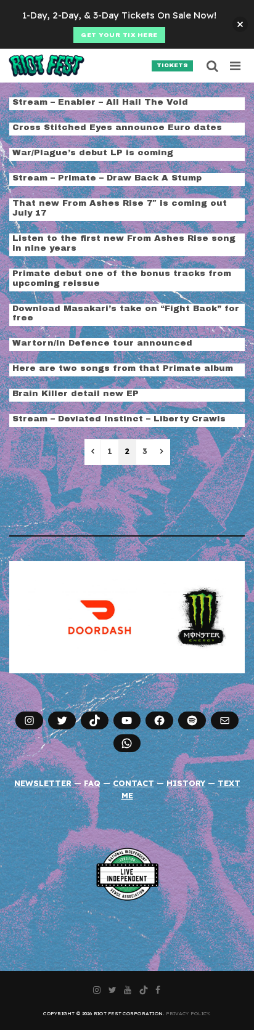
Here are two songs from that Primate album (122, 368)
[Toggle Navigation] (236, 66)
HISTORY (185, 783)
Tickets (172, 65)
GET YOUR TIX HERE (119, 35)
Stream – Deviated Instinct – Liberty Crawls (119, 418)
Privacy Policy (188, 1013)
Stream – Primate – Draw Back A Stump (107, 177)
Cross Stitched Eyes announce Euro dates (117, 127)
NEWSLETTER (43, 783)
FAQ (92, 783)
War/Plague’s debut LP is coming (92, 152)
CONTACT (133, 783)
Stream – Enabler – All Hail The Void (100, 102)
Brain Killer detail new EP (75, 393)
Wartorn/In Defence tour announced (102, 342)
